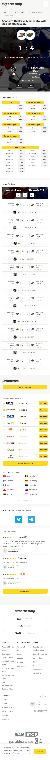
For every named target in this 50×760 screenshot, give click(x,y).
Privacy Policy (8, 707)
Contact (5, 699)
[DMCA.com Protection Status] (40, 712)
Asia (8, 476)
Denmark (33, 494)
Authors (5, 719)
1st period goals (34, 102)
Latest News (38, 658)
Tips (35, 666)
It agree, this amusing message (15, 562)
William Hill (22, 647)
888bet (20, 651)
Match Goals (20, 147)
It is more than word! (11, 579)
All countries (24, 500)
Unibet (20, 663)
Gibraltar (10, 490)
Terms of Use (7, 711)
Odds (35, 662)
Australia (33, 490)
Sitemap (5, 715)
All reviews (25, 591)
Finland (10, 481)
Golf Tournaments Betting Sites (7, 686)
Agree (40, 752)
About (4, 703)
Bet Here (43, 403)
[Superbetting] (25, 4)
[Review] (36, 403)
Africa (9, 494)
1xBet (19, 655)
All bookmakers (25, 463)
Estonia (32, 485)
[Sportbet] (25, 611)
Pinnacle (21, 659)
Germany (33, 481)
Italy (8, 485)
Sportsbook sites (40, 654)
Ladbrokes (21, 667)
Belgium (33, 476)
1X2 (10, 102)
